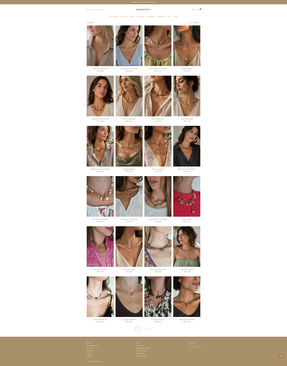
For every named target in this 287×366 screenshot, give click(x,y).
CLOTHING (124, 16)
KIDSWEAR (150, 16)
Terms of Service (141, 351)
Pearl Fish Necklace (187, 119)
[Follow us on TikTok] (198, 347)
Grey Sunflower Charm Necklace (158, 219)
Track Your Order (141, 356)
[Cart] (199, 9)
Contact (89, 353)
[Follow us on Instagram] (194, 347)
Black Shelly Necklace (100, 319)
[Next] (150, 329)
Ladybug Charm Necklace (187, 319)
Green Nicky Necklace (158, 319)
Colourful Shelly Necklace (158, 269)
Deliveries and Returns (143, 348)
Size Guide (139, 345)
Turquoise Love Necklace (129, 319)
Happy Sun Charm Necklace (100, 119)
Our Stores (90, 348)
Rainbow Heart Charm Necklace (100, 169)
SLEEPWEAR (141, 16)
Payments (90, 356)
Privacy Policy (140, 353)
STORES (175, 16)
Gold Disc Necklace (187, 68)
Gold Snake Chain (129, 269)
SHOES (132, 16)
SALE (168, 16)
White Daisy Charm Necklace (100, 219)
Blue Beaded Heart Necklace (129, 68)
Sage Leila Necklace (129, 169)
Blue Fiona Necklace (158, 119)
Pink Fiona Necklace (158, 169)
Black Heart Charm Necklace (186, 169)
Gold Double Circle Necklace (129, 219)
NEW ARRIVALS (114, 16)
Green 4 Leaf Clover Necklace (158, 68)
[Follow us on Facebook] (190, 347)
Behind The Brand (92, 345)
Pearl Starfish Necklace (100, 68)
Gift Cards (90, 351)
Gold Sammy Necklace (100, 269)
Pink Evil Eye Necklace (129, 119)
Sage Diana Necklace (186, 269)
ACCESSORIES (160, 16)
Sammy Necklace (187, 219)
